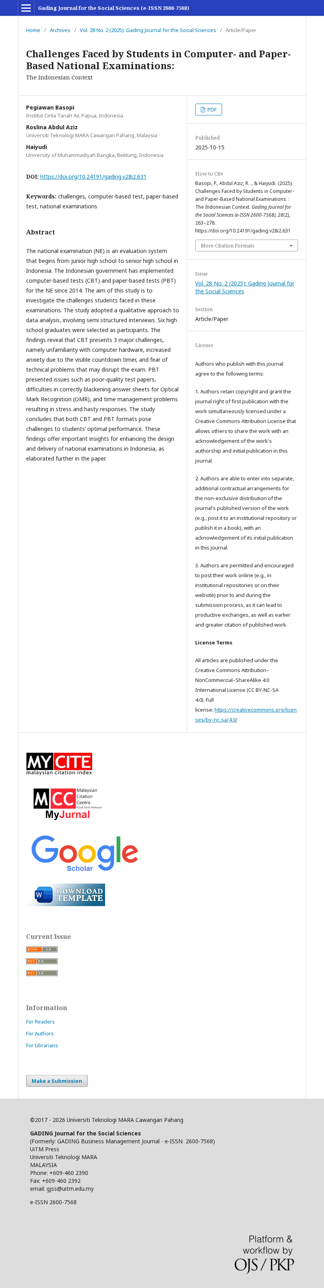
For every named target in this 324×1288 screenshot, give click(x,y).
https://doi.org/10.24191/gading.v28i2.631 (93, 176)
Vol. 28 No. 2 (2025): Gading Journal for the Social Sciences (148, 30)
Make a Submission (57, 1080)
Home (33, 30)
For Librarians (42, 1045)
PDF (211, 109)
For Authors (40, 1033)
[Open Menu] (26, 8)
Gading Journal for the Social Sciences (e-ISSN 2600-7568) (113, 7)
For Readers (40, 1021)
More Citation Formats (227, 245)
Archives (60, 30)
